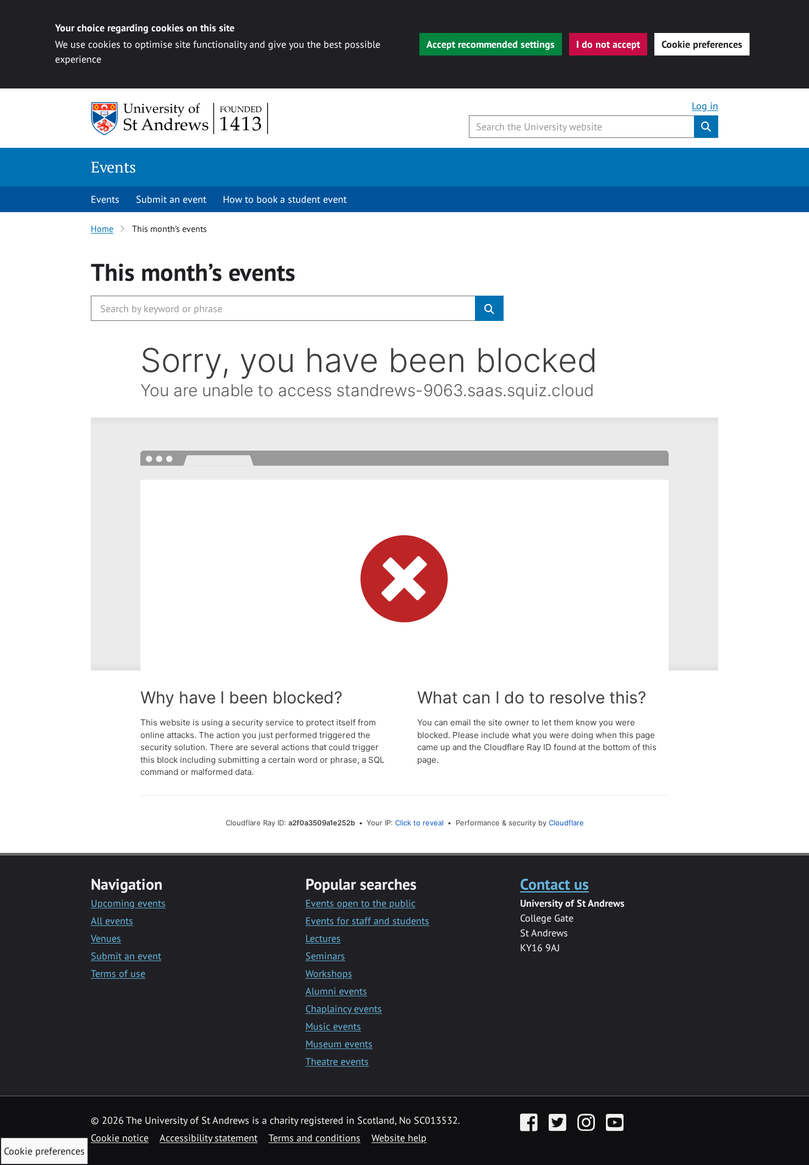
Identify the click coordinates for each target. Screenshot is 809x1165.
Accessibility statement (209, 1137)
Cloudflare (566, 822)
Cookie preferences (702, 44)
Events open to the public (360, 903)
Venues (106, 938)
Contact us (554, 884)
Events (113, 167)
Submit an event (171, 199)
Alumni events (336, 991)
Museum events (339, 1044)
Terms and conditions (314, 1137)
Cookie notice (120, 1137)
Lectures (323, 938)
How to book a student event (285, 199)
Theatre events (337, 1061)
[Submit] (489, 308)
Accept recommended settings (491, 44)
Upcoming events (128, 903)
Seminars (325, 956)
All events (112, 920)
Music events (333, 1026)
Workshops (328, 973)
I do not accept (608, 44)
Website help (399, 1137)
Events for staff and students (367, 920)
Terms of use (118, 973)
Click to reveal (419, 822)
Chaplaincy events (343, 1008)
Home (102, 228)
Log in (705, 105)
